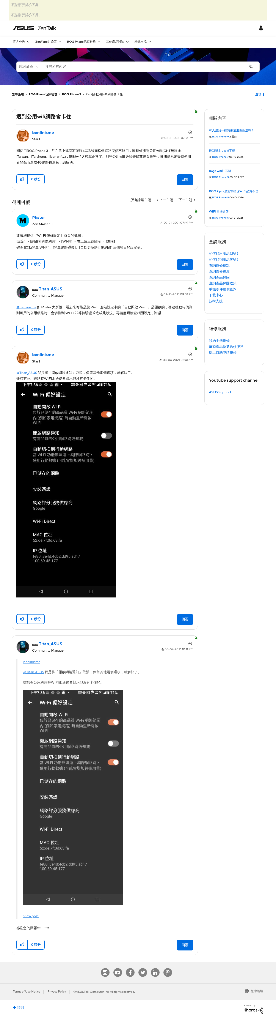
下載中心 (216, 295)
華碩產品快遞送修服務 (226, 347)
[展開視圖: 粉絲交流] (150, 42)
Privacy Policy (57, 992)
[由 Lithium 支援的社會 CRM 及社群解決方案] (253, 1009)
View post (31, 916)
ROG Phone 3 (71, 94)
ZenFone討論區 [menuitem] (46, 42)
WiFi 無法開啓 (219, 212)
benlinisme (31, 662)
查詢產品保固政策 (223, 283)
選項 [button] (258, 94)
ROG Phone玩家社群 (42, 94)
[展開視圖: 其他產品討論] (127, 42)
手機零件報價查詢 (223, 289)
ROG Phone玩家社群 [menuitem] (81, 42)
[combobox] (150, 66)
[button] (22, 179)
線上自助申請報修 (223, 352)
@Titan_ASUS (26, 373)
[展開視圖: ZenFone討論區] (60, 42)
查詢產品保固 (219, 277)
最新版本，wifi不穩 (222, 151)
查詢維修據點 (219, 265)
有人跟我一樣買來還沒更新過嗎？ (231, 130)
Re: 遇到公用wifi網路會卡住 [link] (104, 94)
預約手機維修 (219, 341)
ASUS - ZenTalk (34, 28)
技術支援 (216, 301)
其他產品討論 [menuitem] (115, 42)
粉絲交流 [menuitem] (141, 42)
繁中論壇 (18, 94)
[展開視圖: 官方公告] (28, 42)
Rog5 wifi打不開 (220, 171)
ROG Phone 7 (220, 157)
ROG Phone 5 (220, 177)
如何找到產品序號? (223, 260)
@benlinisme (26, 307)
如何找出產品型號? (223, 254)
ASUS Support (220, 392)
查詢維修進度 (219, 271)
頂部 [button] (20, 1007)
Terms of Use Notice (26, 992)
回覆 (185, 179)
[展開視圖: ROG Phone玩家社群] (99, 42)
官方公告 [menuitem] (19, 42)
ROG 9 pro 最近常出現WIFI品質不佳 (233, 191)
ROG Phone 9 (220, 136)
